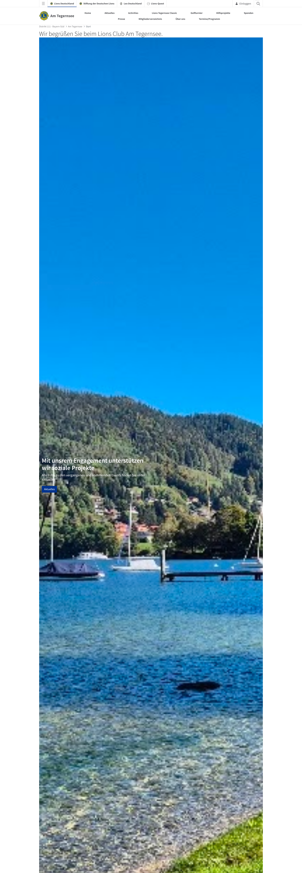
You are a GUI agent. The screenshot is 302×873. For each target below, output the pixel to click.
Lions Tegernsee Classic (164, 13)
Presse (121, 18)
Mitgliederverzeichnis (150, 18)
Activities (133, 13)
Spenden (248, 13)
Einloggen (245, 3)
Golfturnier (197, 13)
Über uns (180, 18)
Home (88, 13)
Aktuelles (109, 13)
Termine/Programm (209, 18)
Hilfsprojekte (223, 13)
